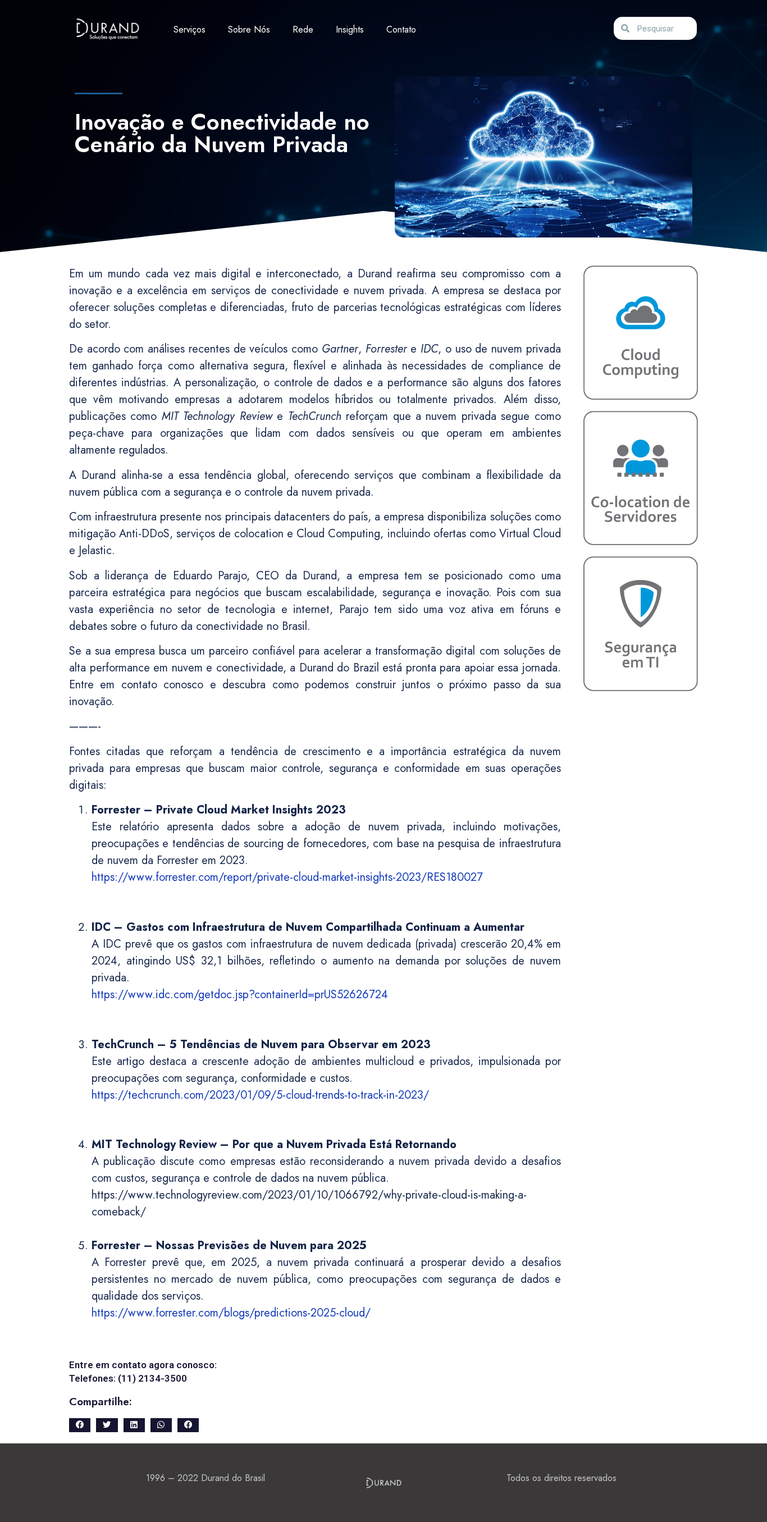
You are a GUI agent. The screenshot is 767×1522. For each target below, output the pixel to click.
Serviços (190, 29)
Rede (303, 29)
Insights (350, 29)
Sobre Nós (249, 29)
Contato (401, 29)
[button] (79, 1425)
